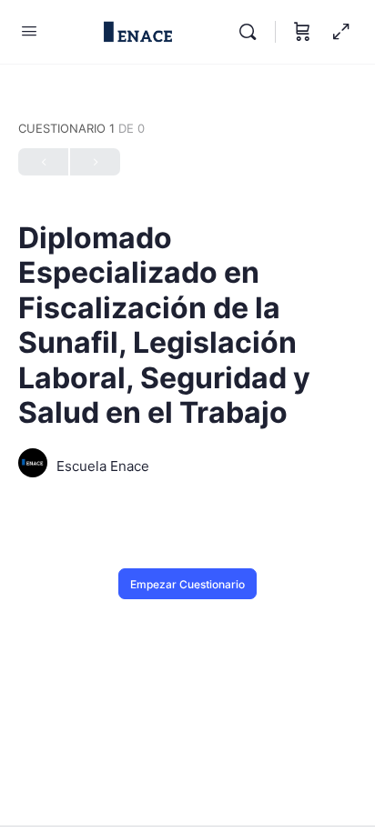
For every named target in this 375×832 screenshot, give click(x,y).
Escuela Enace (102, 466)
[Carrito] (302, 32)
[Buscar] (252, 32)
